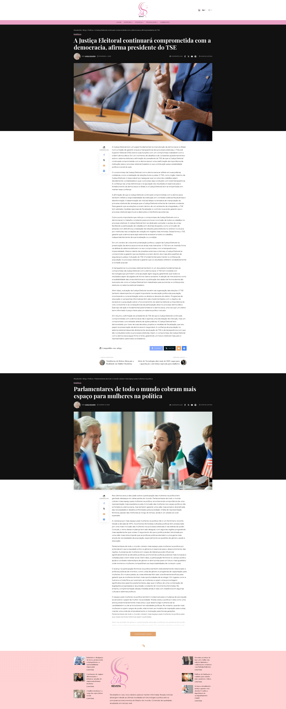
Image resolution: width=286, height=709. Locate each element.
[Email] (191, 56)
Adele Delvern (90, 56)
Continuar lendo (143, 634)
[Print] (195, 56)
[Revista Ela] (143, 10)
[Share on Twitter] (188, 56)
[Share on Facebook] (185, 56)
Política (77, 34)
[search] (199, 10)
